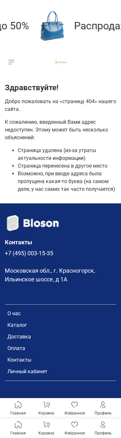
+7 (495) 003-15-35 (29, 253)
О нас (14, 313)
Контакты (19, 360)
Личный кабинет (27, 371)
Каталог (17, 325)
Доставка (19, 337)
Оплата (16, 348)
